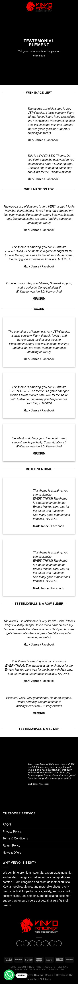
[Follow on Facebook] (19, 943)
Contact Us (56, 969)
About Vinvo (26, 967)
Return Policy (11, 845)
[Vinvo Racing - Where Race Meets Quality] (39, 6)
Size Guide (21, 969)
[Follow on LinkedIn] (52, 943)
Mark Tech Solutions (39, 979)
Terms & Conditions (15, 838)
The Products (46, 967)
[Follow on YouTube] (59, 943)
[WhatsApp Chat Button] (9, 974)
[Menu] (5, 6)
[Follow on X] (39, 943)
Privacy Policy (12, 831)
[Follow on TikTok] (32, 943)
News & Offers (12, 852)
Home (12, 967)
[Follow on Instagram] (26, 943)
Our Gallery (38, 969)
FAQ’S (7, 824)
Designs (63, 967)
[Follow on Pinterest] (46, 943)
